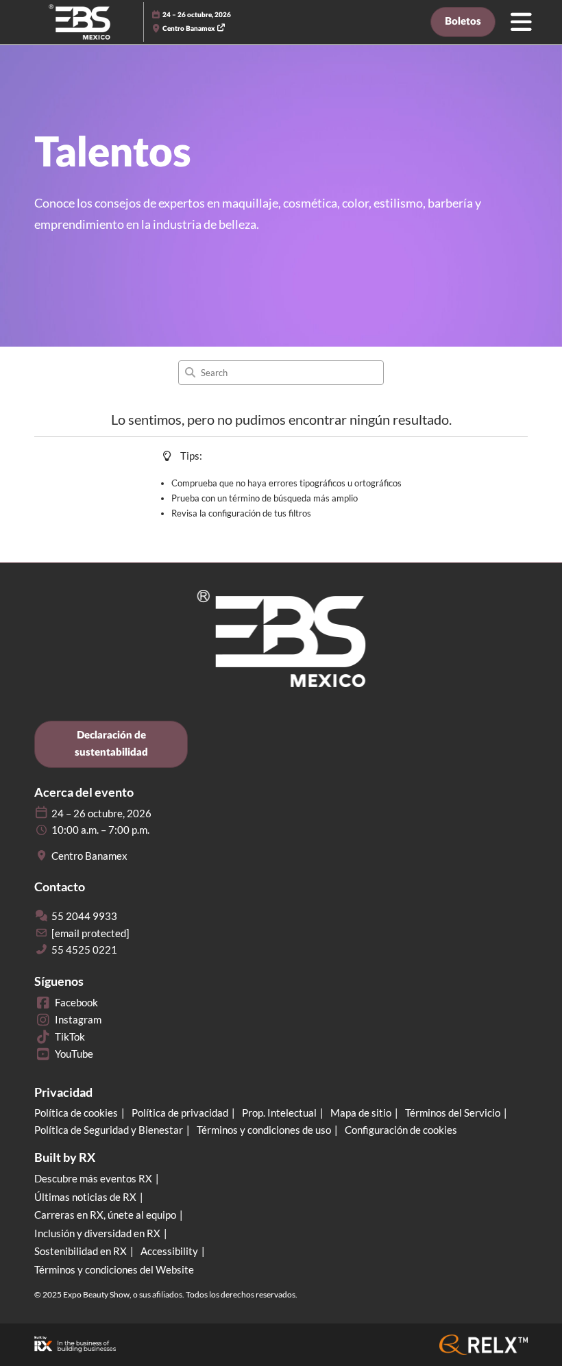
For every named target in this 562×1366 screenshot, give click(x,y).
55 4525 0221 (84, 949)
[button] (463, 22)
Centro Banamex (189, 28)
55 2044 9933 (84, 916)
